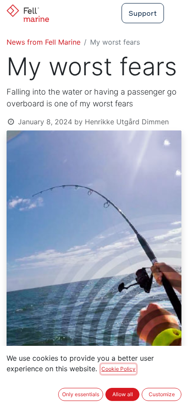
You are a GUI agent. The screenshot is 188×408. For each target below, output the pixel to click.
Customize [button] (162, 394)
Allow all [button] (122, 394)
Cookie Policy (118, 369)
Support (143, 13)
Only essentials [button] (80, 394)
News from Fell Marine (43, 42)
